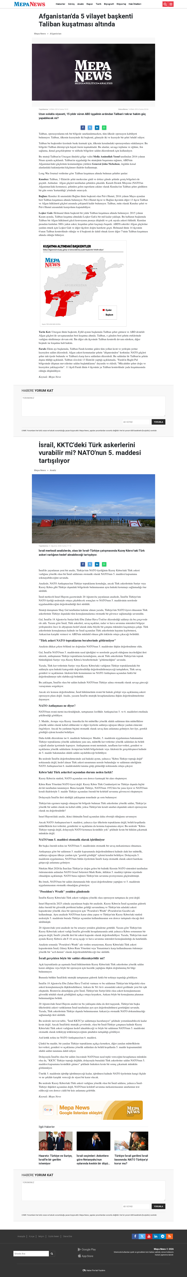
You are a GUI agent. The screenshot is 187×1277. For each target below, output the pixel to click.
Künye (31, 1236)
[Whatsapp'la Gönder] (104, 127)
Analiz (80, 4)
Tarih (98, 4)
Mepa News (40, 33)
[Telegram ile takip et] (162, 1236)
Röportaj (121, 4)
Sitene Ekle (67, 1236)
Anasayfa (21, 1236)
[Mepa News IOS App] (86, 1256)
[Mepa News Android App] (86, 1249)
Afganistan (55, 33)
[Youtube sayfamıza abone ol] (149, 1236)
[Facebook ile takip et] (135, 1236)
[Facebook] (83, 127)
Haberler (60, 4)
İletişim (41, 1236)
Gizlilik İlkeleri (53, 1236)
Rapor (90, 4)
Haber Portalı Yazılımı (96, 1270)
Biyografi (109, 4)
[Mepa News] (29, 4)
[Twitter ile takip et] (142, 1236)
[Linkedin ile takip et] (155, 1236)
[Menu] (170, 4)
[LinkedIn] (97, 127)
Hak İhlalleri (135, 4)
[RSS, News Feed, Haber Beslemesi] (169, 1236)
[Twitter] (90, 127)
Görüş (71, 4)
